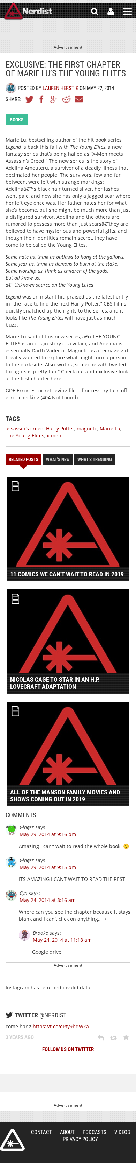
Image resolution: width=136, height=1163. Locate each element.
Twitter (29, 99)
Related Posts (23, 459)
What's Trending (94, 459)
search (94, 11)
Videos (122, 1132)
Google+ (54, 99)
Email (78, 99)
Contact (41, 1132)
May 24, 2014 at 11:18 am (62, 940)
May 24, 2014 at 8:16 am (48, 900)
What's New (58, 459)
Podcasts (94, 1132)
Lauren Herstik (60, 88)
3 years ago (20, 1037)
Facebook (41, 99)
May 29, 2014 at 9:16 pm (48, 834)
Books (17, 119)
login (110, 11)
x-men (54, 435)
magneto (87, 428)
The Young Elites (25, 435)
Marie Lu (110, 428)
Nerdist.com (12, 1140)
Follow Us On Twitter (68, 1049)
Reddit (66, 99)
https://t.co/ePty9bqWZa (61, 1026)
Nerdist (28, 11)
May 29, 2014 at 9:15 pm (48, 867)
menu (127, 11)
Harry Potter (60, 428)
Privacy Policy (80, 1139)
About (67, 1132)
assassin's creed (25, 428)
